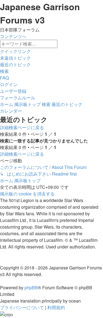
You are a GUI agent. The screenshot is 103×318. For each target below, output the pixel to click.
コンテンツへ (13, 36)
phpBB (31, 287)
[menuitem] (15, 58)
